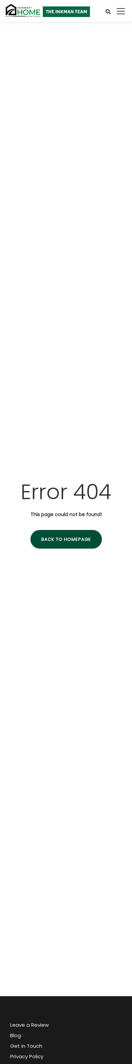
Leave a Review (29, 1024)
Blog (15, 1035)
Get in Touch (26, 1045)
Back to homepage (66, 539)
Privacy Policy (26, 1056)
